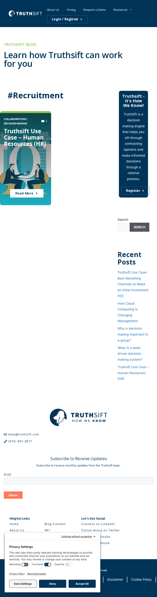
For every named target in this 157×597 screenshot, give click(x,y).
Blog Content (55, 524)
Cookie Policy (141, 579)
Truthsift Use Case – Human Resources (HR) (25, 137)
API (47, 530)
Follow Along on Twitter (100, 530)
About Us (53, 10)
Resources (120, 10)
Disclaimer (115, 579)
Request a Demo (94, 10)
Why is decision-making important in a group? (133, 334)
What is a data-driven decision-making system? (130, 353)
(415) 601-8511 (20, 441)
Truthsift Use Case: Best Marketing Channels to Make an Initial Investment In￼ (133, 284)
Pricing (71, 10)
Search (123, 220)
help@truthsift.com (23, 434)
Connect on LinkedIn (98, 524)
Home (14, 524)
